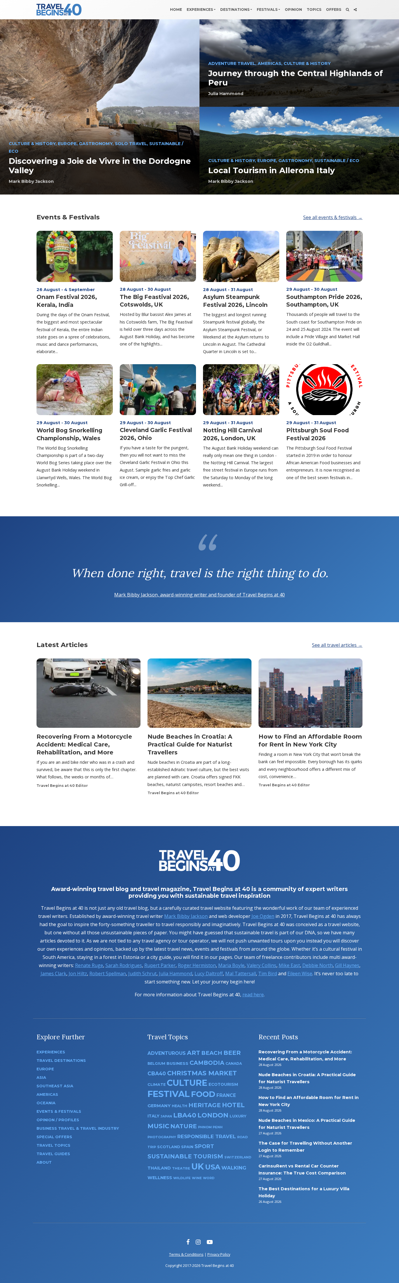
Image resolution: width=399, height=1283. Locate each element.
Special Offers (54, 1137)
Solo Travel (131, 143)
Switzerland (237, 1157)
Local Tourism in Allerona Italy (271, 170)
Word (208, 1178)
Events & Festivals (68, 217)
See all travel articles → (337, 645)
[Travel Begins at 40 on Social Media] (355, 10)
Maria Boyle (231, 965)
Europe (67, 143)
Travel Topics (53, 1145)
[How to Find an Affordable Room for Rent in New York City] (310, 695)
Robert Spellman (107, 973)
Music (158, 1126)
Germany (159, 1105)
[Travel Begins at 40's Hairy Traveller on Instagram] (198, 1242)
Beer (232, 1052)
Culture (187, 1083)
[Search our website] (347, 10)
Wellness (160, 1177)
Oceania (46, 1103)
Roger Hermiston (197, 965)
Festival (169, 1094)
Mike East (289, 965)
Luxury (238, 1116)
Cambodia (207, 1062)
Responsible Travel (206, 1136)
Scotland (168, 1147)
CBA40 (157, 1073)
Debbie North (317, 965)
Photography (162, 1137)
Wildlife (182, 1178)
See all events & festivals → (332, 217)
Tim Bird (267, 973)
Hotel (233, 1105)
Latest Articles (62, 645)
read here (253, 994)
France (226, 1095)
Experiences (200, 9)
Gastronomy (95, 143)
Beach (211, 1053)
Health (179, 1106)
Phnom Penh (210, 1127)
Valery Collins (261, 965)
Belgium (156, 1063)
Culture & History (32, 143)
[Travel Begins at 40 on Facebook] (188, 1242)
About (44, 1162)
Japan (166, 1116)
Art (193, 1052)
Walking (233, 1168)
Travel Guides (53, 1154)
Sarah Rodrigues (123, 965)
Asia (41, 1077)
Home (176, 9)
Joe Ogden (262, 916)
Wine (197, 1178)
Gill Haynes (347, 965)
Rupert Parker (160, 965)
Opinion (293, 9)
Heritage (204, 1105)
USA (212, 1167)
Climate (157, 1084)
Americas (269, 63)
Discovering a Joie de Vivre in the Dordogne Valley (100, 166)
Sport (204, 1146)
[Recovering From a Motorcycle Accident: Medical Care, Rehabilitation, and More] (88, 695)
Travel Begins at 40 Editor (62, 785)
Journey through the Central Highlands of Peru (295, 78)
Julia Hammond (225, 93)
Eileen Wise (299, 973)
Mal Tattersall (240, 973)
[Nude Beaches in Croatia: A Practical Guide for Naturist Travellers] (199, 695)
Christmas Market (202, 1073)
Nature (183, 1126)
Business (177, 1063)
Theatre (181, 1168)
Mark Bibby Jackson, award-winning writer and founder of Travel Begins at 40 (199, 594)
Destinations (234, 9)
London (212, 1115)
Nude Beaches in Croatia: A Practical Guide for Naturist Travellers (190, 744)
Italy (153, 1116)
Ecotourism (223, 1084)
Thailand (159, 1168)
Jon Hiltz (78, 973)
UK (197, 1166)
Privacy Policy (218, 1254)
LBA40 (184, 1115)
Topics (314, 9)
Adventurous (167, 1053)
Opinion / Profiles (58, 1120)
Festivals (267, 9)
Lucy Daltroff (209, 973)
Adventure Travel (231, 63)
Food (203, 1094)
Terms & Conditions (186, 1254)
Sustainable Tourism (185, 1156)
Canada (233, 1063)
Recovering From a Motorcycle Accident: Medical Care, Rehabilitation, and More (84, 744)
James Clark (53, 973)
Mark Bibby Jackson (31, 181)
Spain (187, 1146)
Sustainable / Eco (336, 160)
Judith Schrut (142, 973)
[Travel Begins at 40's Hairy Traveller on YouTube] (210, 1242)
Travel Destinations (61, 1060)
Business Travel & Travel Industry (78, 1128)
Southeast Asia (55, 1086)
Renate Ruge (89, 965)
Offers (333, 9)
